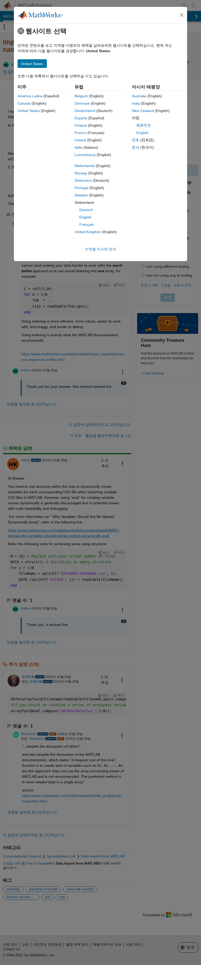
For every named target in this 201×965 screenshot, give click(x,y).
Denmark (82, 103)
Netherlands (85, 166)
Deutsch (86, 210)
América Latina (30, 96)
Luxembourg (85, 155)
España (81, 118)
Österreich (83, 180)
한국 (135, 147)
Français (86, 224)
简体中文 (143, 125)
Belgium (81, 96)
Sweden (81, 195)
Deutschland (85, 111)
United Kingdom (88, 232)
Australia (139, 96)
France (80, 133)
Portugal (81, 188)
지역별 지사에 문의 (100, 249)
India (136, 103)
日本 (135, 140)
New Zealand (143, 111)
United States (29, 111)
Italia (78, 147)
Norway (81, 173)
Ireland (80, 140)
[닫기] (181, 15)
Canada (24, 103)
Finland (81, 125)
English (85, 217)
